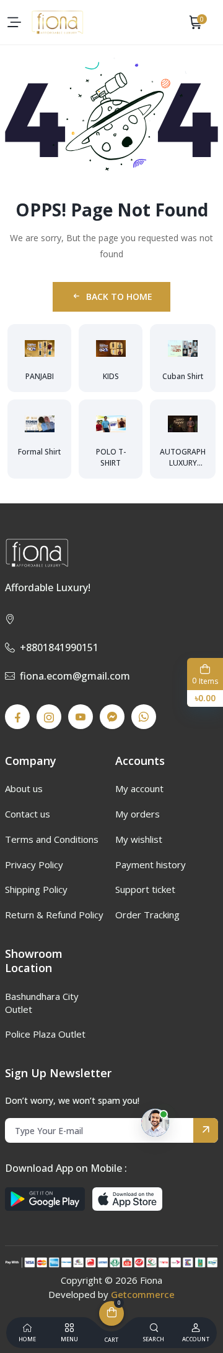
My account (139, 788)
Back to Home (119, 296)
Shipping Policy (36, 889)
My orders (137, 814)
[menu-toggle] (14, 22)
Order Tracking (147, 914)
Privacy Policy (34, 864)
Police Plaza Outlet (45, 1034)
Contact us (27, 814)
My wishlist (138, 839)
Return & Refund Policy (54, 914)
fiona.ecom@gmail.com (75, 676)
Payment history (150, 864)
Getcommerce (143, 1294)
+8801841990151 (59, 647)
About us (24, 788)
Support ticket (145, 889)
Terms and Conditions (51, 839)
